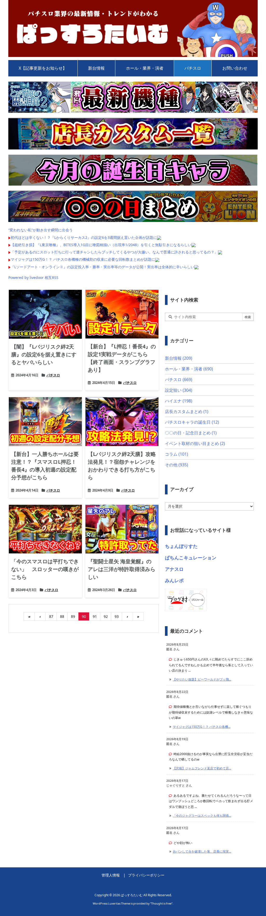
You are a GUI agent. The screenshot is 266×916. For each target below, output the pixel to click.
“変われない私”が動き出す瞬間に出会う (40, 229)
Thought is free (161, 903)
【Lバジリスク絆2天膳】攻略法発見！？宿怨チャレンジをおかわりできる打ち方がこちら (122, 465)
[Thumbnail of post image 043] (122, 529)
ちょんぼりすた (181, 546)
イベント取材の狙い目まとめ (195, 443)
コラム (176, 454)
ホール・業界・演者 (189, 369)
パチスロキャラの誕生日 (192, 422)
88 (62, 616)
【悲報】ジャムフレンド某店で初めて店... (202, 768)
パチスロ (53, 375)
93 (117, 616)
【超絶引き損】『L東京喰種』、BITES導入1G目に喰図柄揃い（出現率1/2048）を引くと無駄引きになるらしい (101, 244)
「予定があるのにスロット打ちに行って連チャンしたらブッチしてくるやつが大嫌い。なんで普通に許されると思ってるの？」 (114, 252)
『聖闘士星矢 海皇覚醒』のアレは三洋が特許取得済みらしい (121, 569)
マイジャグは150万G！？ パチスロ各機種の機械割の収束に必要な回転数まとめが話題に (83, 259)
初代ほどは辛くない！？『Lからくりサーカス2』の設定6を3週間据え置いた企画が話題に (84, 237)
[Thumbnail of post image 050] (45, 314)
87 (51, 616)
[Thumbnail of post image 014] (122, 421)
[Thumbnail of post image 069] (45, 529)
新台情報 (178, 358)
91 (95, 616)
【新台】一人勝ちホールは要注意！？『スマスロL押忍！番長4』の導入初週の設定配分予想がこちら (45, 465)
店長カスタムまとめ (186, 411)
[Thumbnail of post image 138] (122, 314)
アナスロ (174, 569)
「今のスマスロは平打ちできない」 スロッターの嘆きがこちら (45, 569)
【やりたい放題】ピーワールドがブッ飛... (202, 679)
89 (73, 616)
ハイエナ (178, 401)
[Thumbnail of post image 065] (45, 421)
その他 (176, 465)
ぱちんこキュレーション (190, 557)
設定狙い (178, 390)
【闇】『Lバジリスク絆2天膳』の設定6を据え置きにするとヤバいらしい (43, 354)
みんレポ (174, 580)
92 (106, 616)
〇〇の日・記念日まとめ (191, 433)
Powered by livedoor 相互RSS (33, 277)
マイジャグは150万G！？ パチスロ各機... (201, 726)
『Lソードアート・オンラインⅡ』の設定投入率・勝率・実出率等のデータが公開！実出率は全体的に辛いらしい (102, 266)
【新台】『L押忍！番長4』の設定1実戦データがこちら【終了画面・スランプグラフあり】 (122, 358)
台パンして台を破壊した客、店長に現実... (202, 851)
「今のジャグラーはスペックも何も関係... (202, 815)
